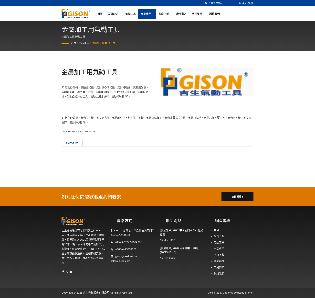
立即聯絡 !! (237, 197)
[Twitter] (66, 272)
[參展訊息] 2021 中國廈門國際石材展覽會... (181, 232)
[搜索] (206, 3)
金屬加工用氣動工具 (103, 43)
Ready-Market (245, 292)
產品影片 (181, 14)
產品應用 (146, 14)
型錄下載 (164, 14)
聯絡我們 (214, 14)
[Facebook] (63, 272)
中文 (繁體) (247, 3)
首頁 (100, 14)
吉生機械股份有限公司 (96, 292)
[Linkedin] (71, 272)
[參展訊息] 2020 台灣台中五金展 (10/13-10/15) (179, 250)
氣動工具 (130, 14)
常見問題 (197, 14)
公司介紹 (113, 14)
